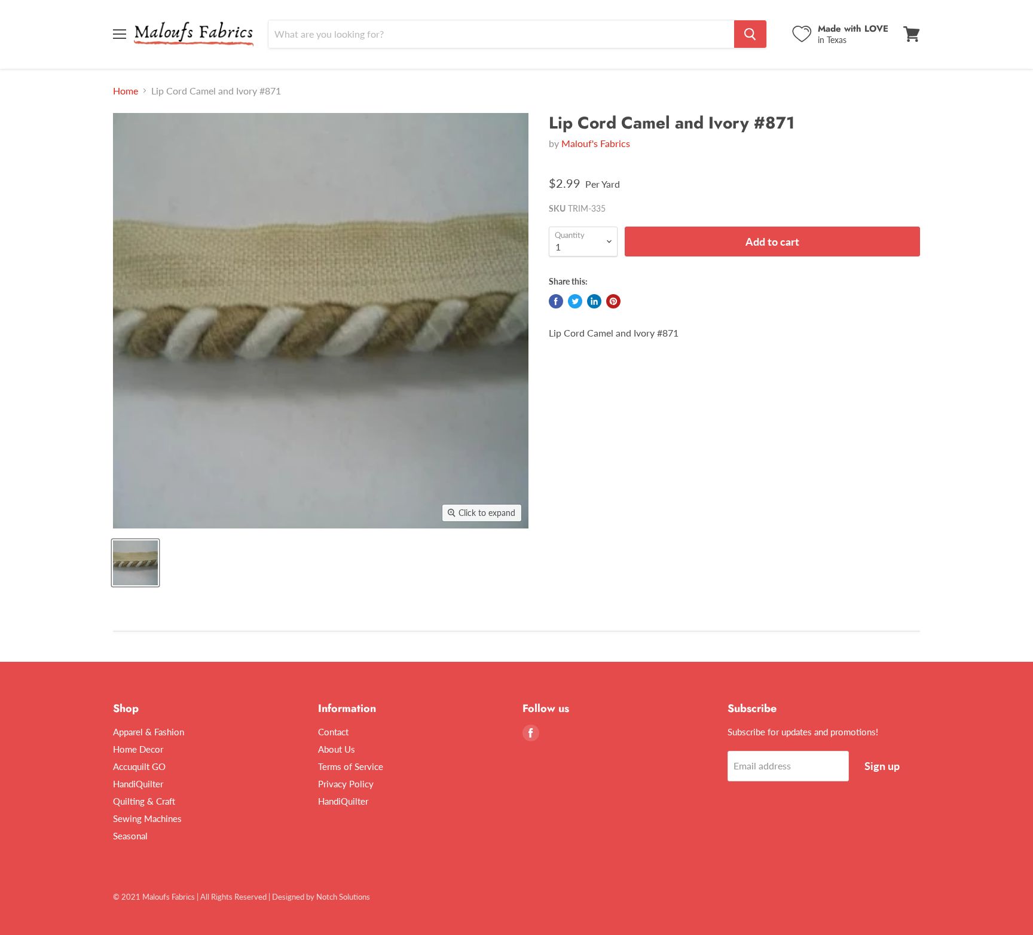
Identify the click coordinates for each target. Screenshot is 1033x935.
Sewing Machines (147, 818)
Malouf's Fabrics (595, 143)
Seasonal (130, 835)
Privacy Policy (346, 783)
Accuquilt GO (139, 766)
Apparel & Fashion (148, 731)
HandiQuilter (138, 783)
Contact (333, 731)
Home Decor (138, 749)
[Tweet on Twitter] (575, 301)
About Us (336, 749)
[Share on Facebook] (556, 301)
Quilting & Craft (144, 801)
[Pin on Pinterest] (613, 301)
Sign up (882, 765)
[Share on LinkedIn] (594, 301)
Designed (288, 897)
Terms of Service (350, 766)
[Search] (750, 34)
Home (125, 90)
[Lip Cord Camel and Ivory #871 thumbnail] (135, 562)
